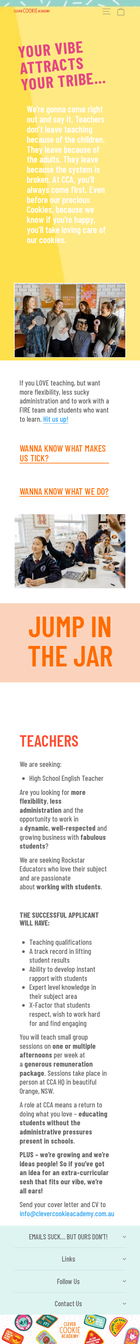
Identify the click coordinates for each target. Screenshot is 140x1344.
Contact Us (68, 1303)
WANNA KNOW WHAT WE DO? (64, 491)
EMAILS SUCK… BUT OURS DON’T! (68, 1236)
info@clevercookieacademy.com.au (67, 1213)
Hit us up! (55, 419)
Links (68, 1258)
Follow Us (68, 1281)
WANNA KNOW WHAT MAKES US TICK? (63, 453)
